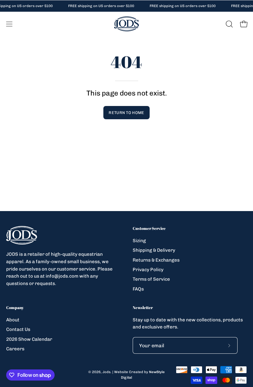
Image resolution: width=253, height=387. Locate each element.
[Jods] (126, 23)
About (12, 320)
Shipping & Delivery (154, 250)
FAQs (138, 288)
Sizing (139, 240)
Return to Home (126, 112)
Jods (106, 372)
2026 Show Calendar (29, 339)
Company (15, 307)
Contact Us (18, 329)
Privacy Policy (148, 269)
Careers (15, 349)
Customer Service (149, 228)
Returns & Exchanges (156, 260)
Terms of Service (151, 279)
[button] (228, 24)
